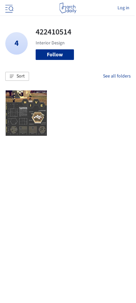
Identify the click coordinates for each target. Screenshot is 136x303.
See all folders (117, 76)
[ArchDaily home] (67, 8)
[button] (17, 76)
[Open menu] (8, 8)
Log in (123, 8)
